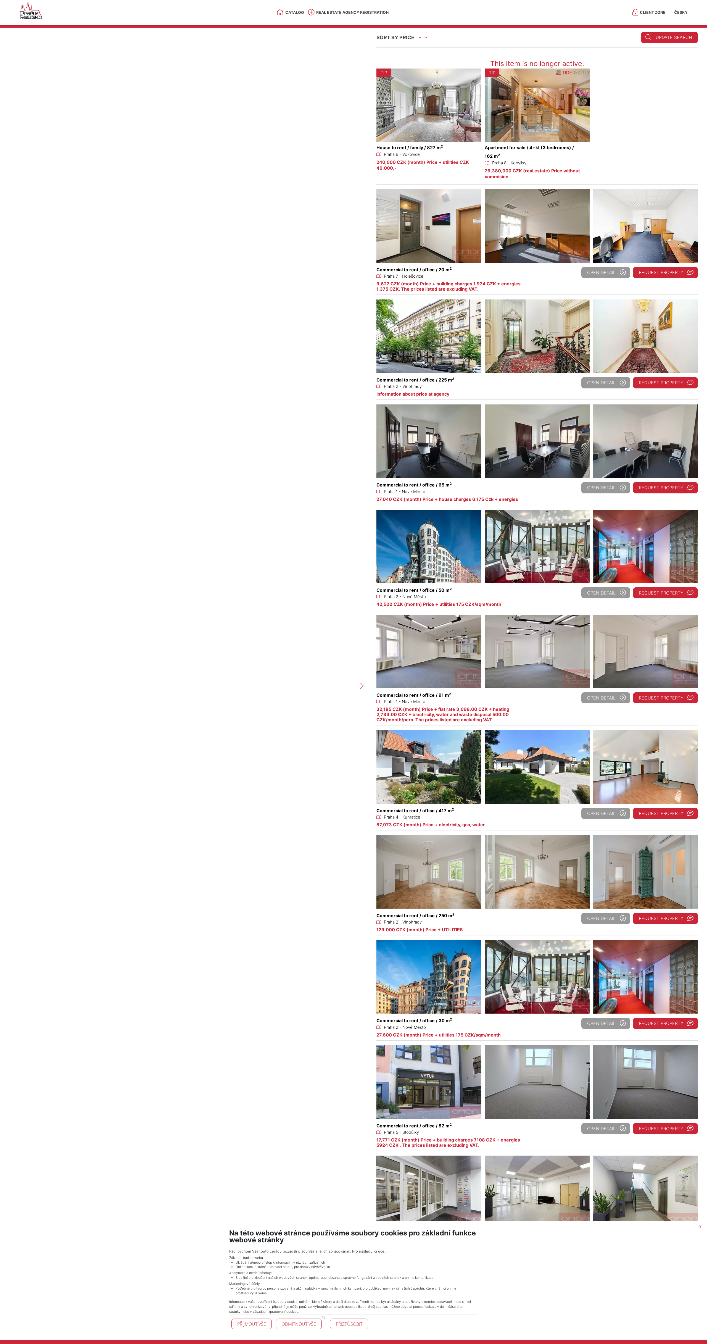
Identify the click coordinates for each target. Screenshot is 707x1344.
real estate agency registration (352, 12)
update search (674, 37)
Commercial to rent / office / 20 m (414, 269)
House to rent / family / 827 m (409, 147)
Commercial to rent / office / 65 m (414, 485)
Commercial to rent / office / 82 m (414, 1126)
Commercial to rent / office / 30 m (414, 1020)
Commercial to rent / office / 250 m (415, 915)
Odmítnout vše (299, 1324)
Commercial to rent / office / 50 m (414, 590)
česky (681, 12)
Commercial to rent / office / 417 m (415, 810)
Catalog (294, 12)
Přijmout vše (251, 1324)
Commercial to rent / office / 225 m (415, 380)
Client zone (653, 12)
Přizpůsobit (349, 1324)
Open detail (601, 272)
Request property (661, 272)
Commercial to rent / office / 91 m (413, 695)
